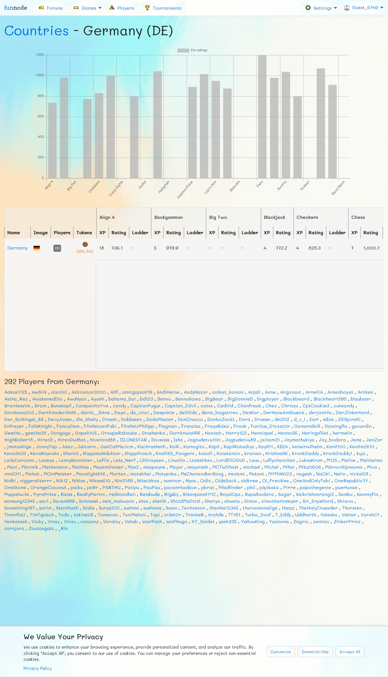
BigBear (214, 399)
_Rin (63, 528)
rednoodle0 (122, 494)
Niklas (78, 480)
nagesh (304, 474)
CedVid (225, 405)
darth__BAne (95, 412)
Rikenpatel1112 (199, 494)
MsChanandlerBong (202, 474)
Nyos (191, 480)
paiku (77, 487)
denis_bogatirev (219, 412)
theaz (288, 508)
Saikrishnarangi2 (315, 494)
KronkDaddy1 (337, 453)
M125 (332, 460)
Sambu (345, 494)
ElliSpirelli (349, 419)
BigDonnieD (240, 399)
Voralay (111, 521)
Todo (63, 514)
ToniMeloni (134, 514)
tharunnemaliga (260, 508)
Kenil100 (336, 446)
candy (119, 405)
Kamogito (194, 446)
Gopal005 (86, 433)
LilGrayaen (152, 460)
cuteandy (344, 405)
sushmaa (152, 508)
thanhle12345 (223, 508)
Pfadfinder (230, 487)
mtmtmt (236, 474)
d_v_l (299, 419)
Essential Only (315, 651)
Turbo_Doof (258, 514)
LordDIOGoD (230, 460)
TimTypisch (42, 514)
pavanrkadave (180, 487)
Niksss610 (99, 480)
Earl (314, 419)
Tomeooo (108, 514)
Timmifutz (15, 514)
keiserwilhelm (307, 446)
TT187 (234, 514)
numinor (173, 480)
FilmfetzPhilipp (137, 426)
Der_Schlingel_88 (23, 419)
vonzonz (89, 521)
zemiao (321, 521)
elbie (328, 419)
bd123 (146, 399)
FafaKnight (40, 426)
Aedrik (39, 392)
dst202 (281, 419)
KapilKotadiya (239, 446)
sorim (45, 508)
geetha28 (35, 433)
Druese (262, 419)
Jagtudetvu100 (204, 440)
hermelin (342, 433)
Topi (155, 514)
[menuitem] (50, 8)
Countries (36, 30)
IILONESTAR (133, 440)
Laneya (46, 460)
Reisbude (150, 494)
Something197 (19, 508)
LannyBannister (76, 460)
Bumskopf (61, 405)
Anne (270, 392)
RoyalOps (230, 494)
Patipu (132, 487)
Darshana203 (19, 412)
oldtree (249, 480)
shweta (232, 501)
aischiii (59, 392)
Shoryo (212, 501)
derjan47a (320, 412)
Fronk (240, 426)
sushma (131, 508)
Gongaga (61, 433)
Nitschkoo (148, 480)
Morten (118, 474)
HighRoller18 (18, 440)
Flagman (167, 426)
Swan (171, 508)
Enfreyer (14, 426)
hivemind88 (103, 440)
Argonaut (290, 392)
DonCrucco (190, 419)
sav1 (44, 501)
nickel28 (359, 474)
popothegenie (315, 487)
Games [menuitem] (87, 8)
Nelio (339, 474)
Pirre (289, 487)
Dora (244, 419)
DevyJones (60, 419)
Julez (67, 446)
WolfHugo (176, 521)
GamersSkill (307, 426)
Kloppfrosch (138, 453)
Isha (178, 440)
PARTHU (111, 487)
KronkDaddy (305, 453)
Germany (17, 248)
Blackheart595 (330, 399)
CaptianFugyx (145, 405)
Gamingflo (336, 426)
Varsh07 (370, 514)
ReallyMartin (91, 494)
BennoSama (188, 399)
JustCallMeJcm (116, 446)
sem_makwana (118, 501)
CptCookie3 (316, 405)
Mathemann (55, 467)
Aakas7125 (15, 392)
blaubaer (361, 399)
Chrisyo (289, 405)
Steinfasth (67, 508)
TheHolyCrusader (318, 508)
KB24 (282, 446)
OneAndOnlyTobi (311, 480)
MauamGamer (108, 467)
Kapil (214, 446)
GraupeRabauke (119, 433)
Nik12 (62, 480)
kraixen (252, 453)
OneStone (15, 487)
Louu (254, 460)
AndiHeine (168, 392)
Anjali (254, 392)
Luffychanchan (279, 460)
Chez (271, 405)
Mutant (256, 474)
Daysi (120, 412)
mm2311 (12, 474)
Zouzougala (41, 528)
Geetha (12, 433)
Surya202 (109, 508)
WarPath (152, 521)
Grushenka (153, 433)
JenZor (374, 440)
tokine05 (83, 514)
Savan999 (64, 501)
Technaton (193, 508)
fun (15, 7)
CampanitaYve (92, 405)
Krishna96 (277, 453)
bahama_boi (122, 399)
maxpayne (154, 467)
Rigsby (171, 494)
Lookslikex (200, 460)
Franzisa (191, 426)
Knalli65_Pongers (175, 453)
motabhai (140, 474)
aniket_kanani (228, 392)
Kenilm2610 (362, 446)
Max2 (133, 467)
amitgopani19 (137, 392)
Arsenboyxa (340, 392)
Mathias (80, 467)
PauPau (151, 487)
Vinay (54, 521)
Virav (70, 521)
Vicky (37, 521)
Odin (205, 480)
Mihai (289, 467)
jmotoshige (19, 446)
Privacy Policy (38, 668)
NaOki (323, 474)
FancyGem (68, 426)
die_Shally (87, 419)
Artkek (365, 392)
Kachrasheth (151, 446)
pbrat (207, 487)
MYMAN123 (280, 474)
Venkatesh (15, 521)
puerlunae (346, 487)
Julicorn (86, 446)
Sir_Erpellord (318, 501)
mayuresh (197, 467)
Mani (12, 467)
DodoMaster (160, 419)
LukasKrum (310, 460)
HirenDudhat (71, 440)
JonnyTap (46, 446)
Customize (280, 651)
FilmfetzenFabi (100, 426)
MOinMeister (58, 474)
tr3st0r (172, 514)
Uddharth (305, 514)
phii (251, 487)
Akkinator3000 (88, 392)
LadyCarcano (19, 460)
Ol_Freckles (275, 480)
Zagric (301, 521)
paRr (92, 487)
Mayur (176, 467)
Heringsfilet (315, 433)
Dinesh (109, 419)
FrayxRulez (217, 426)
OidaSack (226, 480)
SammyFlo (367, 494)
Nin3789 (124, 480)
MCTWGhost (225, 467)
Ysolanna (279, 521)
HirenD (45, 440)
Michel (271, 467)
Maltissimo (371, 460)
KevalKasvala (44, 453)
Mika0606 (310, 467)
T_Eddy (283, 514)
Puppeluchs (16, 494)
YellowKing (253, 521)
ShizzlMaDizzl (185, 501)
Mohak (32, 474)
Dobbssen (131, 419)
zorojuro (14, 528)
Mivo (372, 467)
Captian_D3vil (180, 405)
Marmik (30, 467)
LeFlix (103, 460)
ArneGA (314, 392)
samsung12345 (19, 501)
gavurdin (362, 426)
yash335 (228, 521)
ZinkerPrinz (347, 521)
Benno (164, 399)
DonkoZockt (221, 419)
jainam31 (270, 440)
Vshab (131, 521)
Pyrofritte (45, 494)
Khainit (71, 453)
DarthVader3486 (57, 412)
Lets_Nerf (124, 460)
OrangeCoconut (48, 487)
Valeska (328, 514)
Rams (66, 494)
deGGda (188, 412)
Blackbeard (296, 399)
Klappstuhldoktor (102, 453)
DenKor (251, 412)
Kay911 (265, 446)
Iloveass (160, 440)
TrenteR (194, 514)
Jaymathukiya (299, 440)
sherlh (159, 501)
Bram (40, 405)
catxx (207, 405)
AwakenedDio (47, 399)
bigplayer (268, 399)
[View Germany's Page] (36, 247)
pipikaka (269, 487)
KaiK (174, 446)
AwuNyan (76, 399)
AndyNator (196, 392)
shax (143, 501)
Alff (114, 392)
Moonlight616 (90, 474)
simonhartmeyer (280, 501)
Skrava (345, 501)
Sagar (285, 494)
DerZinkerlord (352, 412)
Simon (250, 501)
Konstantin (228, 453)
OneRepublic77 (351, 480)
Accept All (349, 651)
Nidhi (10, 480)
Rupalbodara (259, 494)
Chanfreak (249, 405)
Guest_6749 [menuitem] (363, 7)
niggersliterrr (36, 480)
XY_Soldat (202, 521)
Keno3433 (15, 453)
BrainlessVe (17, 405)
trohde (216, 514)
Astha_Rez (16, 399)
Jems (356, 440)
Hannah (213, 433)
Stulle (89, 508)
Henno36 (287, 433)
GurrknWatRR (184, 433)
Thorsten (352, 508)
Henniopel (262, 433)
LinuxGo (176, 460)
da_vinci (139, 412)
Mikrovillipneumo (344, 467)
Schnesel (88, 501)
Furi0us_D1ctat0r (270, 426)
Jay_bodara (332, 440)
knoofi (205, 453)
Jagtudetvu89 (240, 440)
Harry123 (236, 433)
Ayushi (97, 399)
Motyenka (166, 474)
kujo (361, 453)
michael (251, 467)
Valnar (349, 514)
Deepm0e (164, 412)
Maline (348, 460)
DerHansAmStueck (283, 412)
